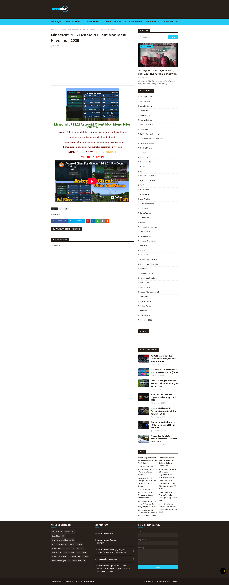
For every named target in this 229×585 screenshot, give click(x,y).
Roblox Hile (144, 282)
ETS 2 (142, 185)
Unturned (143, 310)
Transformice (145, 301)
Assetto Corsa (146, 106)
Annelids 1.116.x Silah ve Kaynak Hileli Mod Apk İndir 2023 (163, 397)
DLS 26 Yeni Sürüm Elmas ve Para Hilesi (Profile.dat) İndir (164, 371)
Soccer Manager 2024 (149, 292)
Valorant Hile (145, 315)
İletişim (175, 581)
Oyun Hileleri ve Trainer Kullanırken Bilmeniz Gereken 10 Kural (167, 485)
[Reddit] (107, 221)
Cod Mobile (56, 548)
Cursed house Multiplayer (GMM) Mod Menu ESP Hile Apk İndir (163, 425)
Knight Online (145, 236)
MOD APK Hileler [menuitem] (133, 21)
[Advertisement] (92, 65)
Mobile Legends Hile (148, 259)
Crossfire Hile (145, 162)
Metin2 (142, 250)
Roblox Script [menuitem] (153, 21)
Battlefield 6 (145, 115)
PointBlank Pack (146, 273)
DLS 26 (142, 171)
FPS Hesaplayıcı (163, 581)
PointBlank (144, 269)
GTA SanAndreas (147, 203)
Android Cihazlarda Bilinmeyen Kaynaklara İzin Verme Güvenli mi (167, 473)
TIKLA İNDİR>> (105, 151)
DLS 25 (142, 166)
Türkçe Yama (145, 306)
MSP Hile (143, 245)
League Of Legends (148, 241)
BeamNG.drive (146, 120)
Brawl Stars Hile (146, 124)
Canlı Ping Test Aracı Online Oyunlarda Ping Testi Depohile (148, 460)
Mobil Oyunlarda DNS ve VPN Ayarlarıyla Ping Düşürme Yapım (147, 504)
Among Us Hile (146, 97)
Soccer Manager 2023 (61, 560)
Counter (143, 152)
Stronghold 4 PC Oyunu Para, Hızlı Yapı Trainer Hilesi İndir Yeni (157, 72)
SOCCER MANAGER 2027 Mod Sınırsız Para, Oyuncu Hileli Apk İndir (163, 359)
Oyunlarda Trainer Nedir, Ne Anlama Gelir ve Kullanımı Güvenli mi (167, 461)
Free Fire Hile (145, 199)
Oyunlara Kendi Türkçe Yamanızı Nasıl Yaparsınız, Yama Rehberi (147, 482)
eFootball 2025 (146, 320)
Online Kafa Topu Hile (149, 264)
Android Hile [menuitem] (72, 21)
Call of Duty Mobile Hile (149, 134)
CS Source (144, 129)
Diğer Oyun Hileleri (147, 180)
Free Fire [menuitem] (168, 21)
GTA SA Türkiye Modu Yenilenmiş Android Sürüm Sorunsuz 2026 (163, 411)
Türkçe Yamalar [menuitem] (112, 21)
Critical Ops (144, 157)
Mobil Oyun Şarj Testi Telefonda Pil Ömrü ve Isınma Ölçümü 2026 (147, 513)
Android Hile (145, 101)
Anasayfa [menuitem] (56, 21)
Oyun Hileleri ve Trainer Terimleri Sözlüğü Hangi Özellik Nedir (168, 496)
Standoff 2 (144, 296)
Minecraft (65, 30)
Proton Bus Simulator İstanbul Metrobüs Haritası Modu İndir (164, 439)
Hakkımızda (149, 581)
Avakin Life (144, 110)
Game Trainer (145, 213)
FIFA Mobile (144, 189)
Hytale (142, 222)
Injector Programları (148, 227)
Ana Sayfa (55, 30)
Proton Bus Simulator (148, 278)
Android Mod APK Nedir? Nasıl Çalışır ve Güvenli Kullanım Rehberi (147, 470)
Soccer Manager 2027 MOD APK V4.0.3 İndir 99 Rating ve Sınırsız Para (164, 383)
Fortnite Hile (144, 194)
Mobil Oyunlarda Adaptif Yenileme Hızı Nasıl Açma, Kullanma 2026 (168, 508)
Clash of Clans (146, 148)
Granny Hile (144, 217)
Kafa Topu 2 (145, 231)
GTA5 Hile (144, 208)
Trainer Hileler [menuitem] (92, 21)
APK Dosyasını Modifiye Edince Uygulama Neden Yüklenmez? (145, 493)
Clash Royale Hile (147, 143)
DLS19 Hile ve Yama (148, 176)
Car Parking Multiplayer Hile (151, 138)
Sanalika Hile (145, 287)
